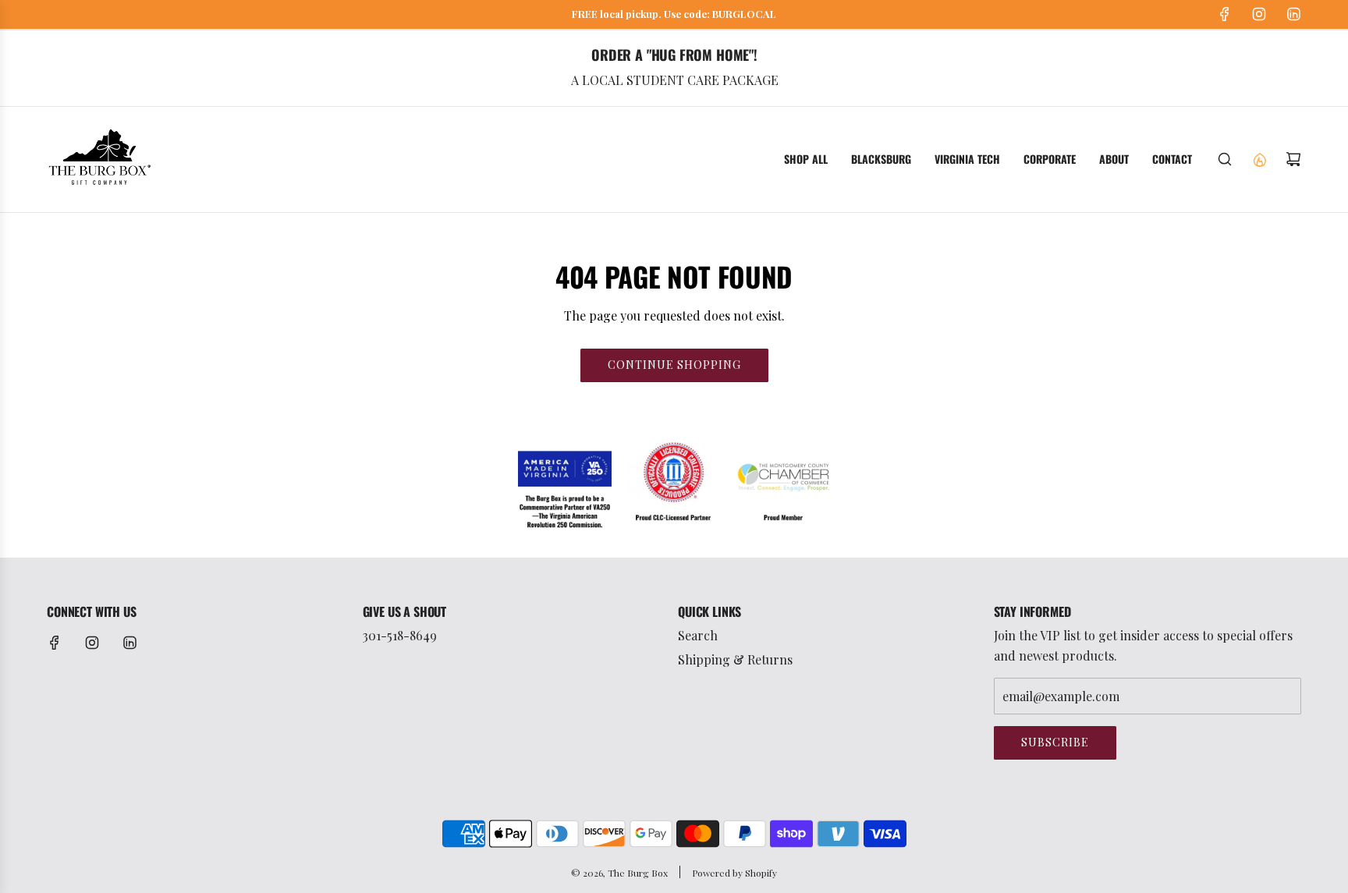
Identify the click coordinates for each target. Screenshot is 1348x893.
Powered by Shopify (734, 872)
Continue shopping (674, 364)
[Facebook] (1225, 14)
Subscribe (1055, 742)
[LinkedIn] (1293, 14)
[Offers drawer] (1259, 159)
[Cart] (1293, 159)
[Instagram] (1259, 14)
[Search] (1225, 159)
